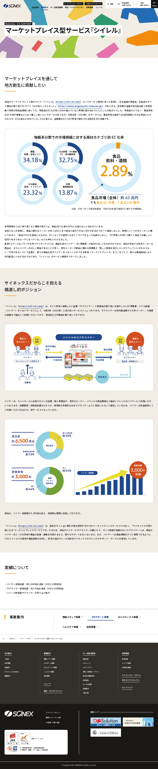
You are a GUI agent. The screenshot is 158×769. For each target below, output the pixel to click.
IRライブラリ (87, 667)
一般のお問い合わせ (144, 4)
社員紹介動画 (126, 667)
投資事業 (90, 626)
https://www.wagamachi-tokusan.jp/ (80, 106)
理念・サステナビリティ (74, 7)
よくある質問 (87, 684)
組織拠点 (7, 676)
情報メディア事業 (71, 617)
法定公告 (86, 693)
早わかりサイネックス (94, 4)
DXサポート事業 (49, 663)
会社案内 (35, 7)
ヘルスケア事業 (70, 626)
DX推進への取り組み (53, 722)
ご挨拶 (7, 659)
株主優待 (86, 680)
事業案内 (44, 7)
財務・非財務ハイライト (91, 672)
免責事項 (86, 689)
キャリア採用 (126, 663)
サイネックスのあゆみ (12, 672)
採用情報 (89, 7)
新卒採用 (125, 659)
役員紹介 (7, 667)
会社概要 (7, 663)
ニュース (98, 7)
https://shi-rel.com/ (68, 101)
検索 (111, 4)
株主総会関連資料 (88, 676)
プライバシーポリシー (53, 713)
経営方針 (86, 659)
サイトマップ (127, 687)
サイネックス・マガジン (74, 4)
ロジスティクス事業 (128, 617)
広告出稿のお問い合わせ (126, 4)
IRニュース (86, 663)
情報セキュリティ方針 (53, 717)
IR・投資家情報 (56, 7)
